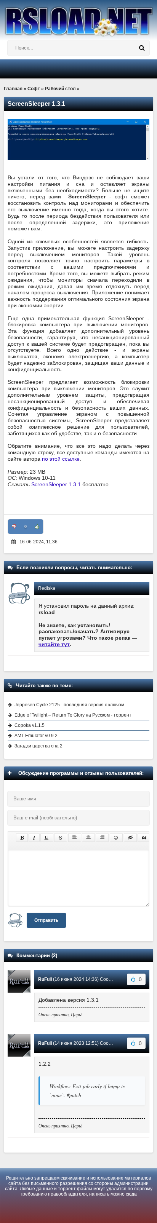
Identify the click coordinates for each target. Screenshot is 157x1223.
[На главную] (78, 18)
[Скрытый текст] (130, 837)
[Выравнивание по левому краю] (74, 837)
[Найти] (141, 48)
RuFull (45, 979)
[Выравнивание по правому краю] (102, 837)
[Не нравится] (14, 526)
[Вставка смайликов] (116, 837)
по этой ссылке (61, 459)
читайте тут (54, 644)
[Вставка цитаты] (144, 837)
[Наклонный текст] (34, 837)
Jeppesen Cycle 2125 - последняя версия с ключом (69, 704)
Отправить (46, 920)
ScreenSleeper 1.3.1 (56, 484)
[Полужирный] (22, 837)
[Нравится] (37, 526)
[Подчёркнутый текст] (46, 837)
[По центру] (88, 837)
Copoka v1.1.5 (29, 725)
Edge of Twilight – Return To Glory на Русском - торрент (72, 715)
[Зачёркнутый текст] (60, 837)
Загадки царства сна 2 (38, 746)
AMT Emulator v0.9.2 (36, 735)
